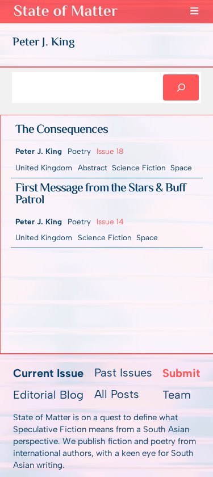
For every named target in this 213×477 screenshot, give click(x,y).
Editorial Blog (48, 394)
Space (181, 167)
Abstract (92, 167)
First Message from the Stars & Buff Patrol (100, 195)
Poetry (79, 151)
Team (176, 394)
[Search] (181, 87)
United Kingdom (43, 167)
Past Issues (123, 372)
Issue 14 (110, 221)
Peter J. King (38, 151)
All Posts (116, 394)
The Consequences (61, 130)
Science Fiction (139, 167)
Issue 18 (110, 151)
